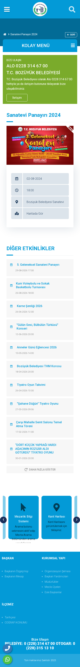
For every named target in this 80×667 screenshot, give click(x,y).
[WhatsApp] (7, 659)
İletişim (17, 97)
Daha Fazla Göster (42, 469)
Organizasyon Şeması (58, 571)
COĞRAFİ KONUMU (16, 622)
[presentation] (3, 520)
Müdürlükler (51, 581)
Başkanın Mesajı (14, 576)
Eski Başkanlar (53, 592)
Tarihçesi (10, 617)
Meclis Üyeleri (52, 586)
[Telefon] (7, 648)
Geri (72, 34)
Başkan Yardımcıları (56, 576)
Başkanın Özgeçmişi (16, 571)
